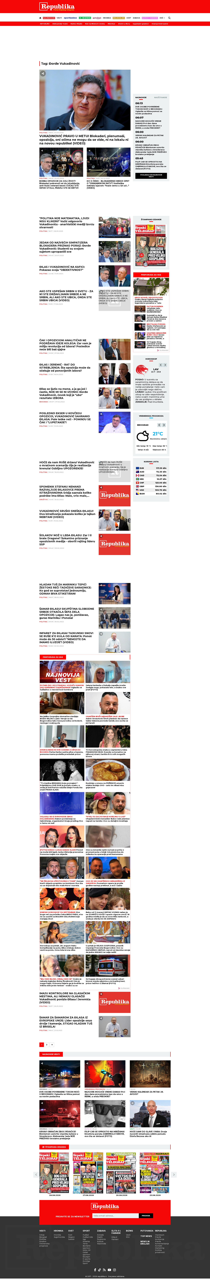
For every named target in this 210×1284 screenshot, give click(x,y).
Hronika (107, 18)
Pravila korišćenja (159, 1238)
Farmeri (115, 1239)
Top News (146, 1236)
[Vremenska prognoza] (143, 436)
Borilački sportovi (86, 1247)
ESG (128, 1237)
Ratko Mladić (76, 24)
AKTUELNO (44, 24)
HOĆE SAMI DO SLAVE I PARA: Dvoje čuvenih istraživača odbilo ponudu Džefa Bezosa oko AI (148, 1133)
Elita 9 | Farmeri (116, 1232)
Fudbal (86, 1235)
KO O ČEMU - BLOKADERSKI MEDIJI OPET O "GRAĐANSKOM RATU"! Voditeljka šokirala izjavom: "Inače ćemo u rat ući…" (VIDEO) (108, 184)
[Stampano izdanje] (151, 245)
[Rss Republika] (104, 1270)
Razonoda (101, 1244)
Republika (160, 1231)
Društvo (43, 499)
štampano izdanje (151, 219)
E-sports (86, 1259)
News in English (144, 1242)
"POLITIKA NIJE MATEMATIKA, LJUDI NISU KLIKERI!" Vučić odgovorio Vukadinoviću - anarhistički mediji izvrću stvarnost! (66, 223)
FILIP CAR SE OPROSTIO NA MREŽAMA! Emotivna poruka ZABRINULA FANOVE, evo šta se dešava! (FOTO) (150, 165)
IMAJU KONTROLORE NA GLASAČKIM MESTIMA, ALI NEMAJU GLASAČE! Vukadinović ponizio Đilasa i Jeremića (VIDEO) (64, 998)
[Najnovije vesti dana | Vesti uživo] (85, 18)
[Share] (43, 73)
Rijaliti (100, 1237)
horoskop (151, 359)
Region (71, 1237)
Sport (86, 1231)
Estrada (100, 1235)
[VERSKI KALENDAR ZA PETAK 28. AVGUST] (150, 1074)
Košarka (86, 1241)
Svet (129, 18)
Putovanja (146, 1231)
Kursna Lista (151, 461)
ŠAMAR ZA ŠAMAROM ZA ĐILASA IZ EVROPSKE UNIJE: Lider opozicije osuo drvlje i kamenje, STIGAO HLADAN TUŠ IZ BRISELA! (65, 1022)
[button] (161, 365)
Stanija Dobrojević (160, 24)
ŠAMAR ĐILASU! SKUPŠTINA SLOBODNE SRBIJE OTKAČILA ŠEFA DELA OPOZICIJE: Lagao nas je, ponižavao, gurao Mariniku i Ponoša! (66, 613)
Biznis (129, 1231)
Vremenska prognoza (95, 1089)
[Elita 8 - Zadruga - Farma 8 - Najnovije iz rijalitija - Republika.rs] (150, 18)
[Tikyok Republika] (100, 1270)
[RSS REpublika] (110, 1270)
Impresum (159, 1235)
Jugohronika (59, 1237)
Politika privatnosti (160, 1251)
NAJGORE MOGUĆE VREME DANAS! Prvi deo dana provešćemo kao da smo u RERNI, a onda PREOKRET (148, 124)
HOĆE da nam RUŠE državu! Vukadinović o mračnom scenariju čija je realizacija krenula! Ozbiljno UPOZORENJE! (66, 465)
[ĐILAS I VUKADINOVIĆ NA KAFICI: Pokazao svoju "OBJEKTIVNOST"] (115, 276)
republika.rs (102, 1276)
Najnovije (140, 97)
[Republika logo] (57, 6)
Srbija (41, 1235)
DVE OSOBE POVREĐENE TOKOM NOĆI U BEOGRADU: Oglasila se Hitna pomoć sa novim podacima (148, 110)
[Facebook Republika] (95, 1270)
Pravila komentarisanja (162, 1242)
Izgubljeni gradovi (141, 24)
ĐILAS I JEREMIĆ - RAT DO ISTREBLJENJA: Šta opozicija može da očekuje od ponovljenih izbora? (64, 367)
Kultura (100, 1241)
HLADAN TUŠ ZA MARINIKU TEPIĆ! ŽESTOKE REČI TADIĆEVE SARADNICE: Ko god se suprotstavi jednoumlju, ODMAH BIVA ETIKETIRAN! (65, 589)
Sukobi (71, 1239)
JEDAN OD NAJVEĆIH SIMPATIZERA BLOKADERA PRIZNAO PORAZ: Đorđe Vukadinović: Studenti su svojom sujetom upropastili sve (65, 247)
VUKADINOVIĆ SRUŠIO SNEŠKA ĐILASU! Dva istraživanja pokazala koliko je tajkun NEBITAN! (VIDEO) (67, 514)
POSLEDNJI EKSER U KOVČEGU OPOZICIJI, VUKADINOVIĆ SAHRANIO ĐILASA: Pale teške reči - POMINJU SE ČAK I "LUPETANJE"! (65, 418)
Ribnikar (111, 24)
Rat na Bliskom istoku (95, 24)
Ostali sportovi (86, 1253)
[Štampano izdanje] (54, 1173)
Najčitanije (160, 97)
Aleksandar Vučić (60, 24)
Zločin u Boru (124, 24)
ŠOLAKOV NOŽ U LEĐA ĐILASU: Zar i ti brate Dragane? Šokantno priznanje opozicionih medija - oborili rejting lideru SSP (67, 540)
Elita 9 (88, 1129)
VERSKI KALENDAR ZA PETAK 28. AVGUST (149, 136)
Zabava (136, 18)
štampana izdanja (55, 1147)
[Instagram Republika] (114, 1270)
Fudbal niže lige (88, 1238)
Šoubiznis (101, 1239)
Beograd (43, 402)
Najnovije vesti (51, 1054)
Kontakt (158, 1246)
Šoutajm (86, 1257)
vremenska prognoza (151, 416)
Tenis (85, 1244)
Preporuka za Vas (53, 657)
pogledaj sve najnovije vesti (151, 175)
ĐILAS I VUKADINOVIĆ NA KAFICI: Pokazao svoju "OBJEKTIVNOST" (62, 268)
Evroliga (86, 1261)
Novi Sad (142, 425)
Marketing (159, 1248)
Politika (43, 133)
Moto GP (87, 1250)
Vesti (59, 18)
